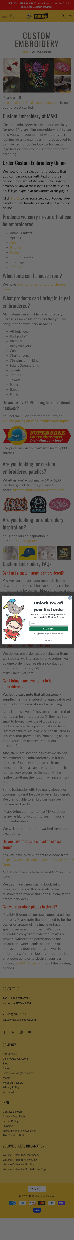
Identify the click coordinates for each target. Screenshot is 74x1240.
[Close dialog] (69, 598)
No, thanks (48, 640)
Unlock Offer (48, 629)
